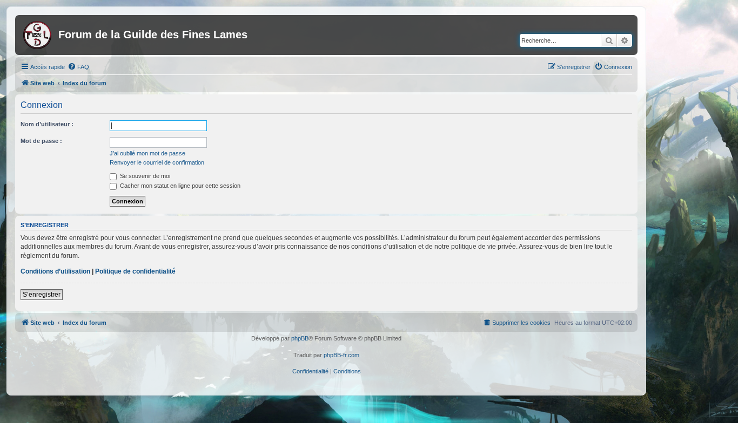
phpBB (299, 338)
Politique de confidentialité (135, 271)
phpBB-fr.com (341, 355)
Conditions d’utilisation (55, 271)
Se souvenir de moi (144, 176)
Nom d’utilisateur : (47, 124)
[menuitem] (78, 66)
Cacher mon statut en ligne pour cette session (179, 185)
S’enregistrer (42, 294)
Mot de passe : (41, 141)
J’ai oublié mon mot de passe (147, 153)
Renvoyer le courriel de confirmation (157, 162)
